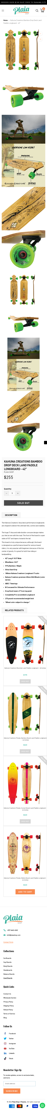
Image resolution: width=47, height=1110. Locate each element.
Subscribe (12, 1091)
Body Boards (7, 966)
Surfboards (7, 958)
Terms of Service (9, 1014)
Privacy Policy (8, 1002)
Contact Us (7, 994)
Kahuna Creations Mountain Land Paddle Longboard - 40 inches (25, 668)
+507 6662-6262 (12, 930)
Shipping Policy (8, 1006)
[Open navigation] (3, 10)
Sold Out (23, 502)
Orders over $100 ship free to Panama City (23, 2)
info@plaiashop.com (13, 935)
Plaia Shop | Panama (19, 1102)
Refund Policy (8, 1010)
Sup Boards (7, 962)
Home (5, 20)
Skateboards (7, 970)
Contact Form (8, 942)
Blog (5, 1018)
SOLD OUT (25, 681)
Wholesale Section (9, 998)
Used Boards (7, 978)
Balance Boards (8, 974)
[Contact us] (42, 1105)
